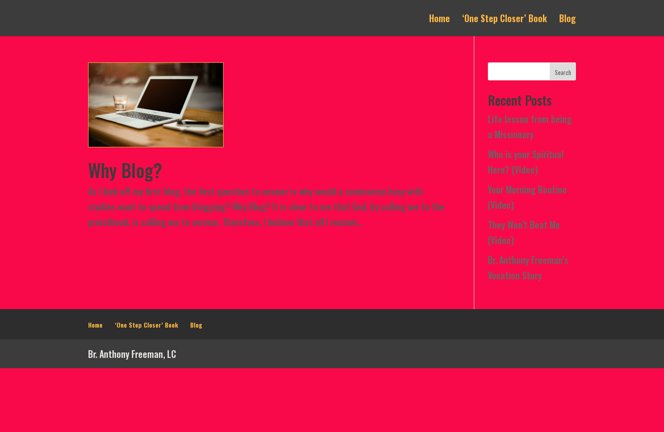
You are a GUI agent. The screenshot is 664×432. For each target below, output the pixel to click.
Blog (567, 20)
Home (439, 20)
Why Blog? (125, 169)
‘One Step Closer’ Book (504, 20)
